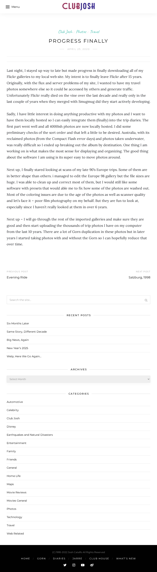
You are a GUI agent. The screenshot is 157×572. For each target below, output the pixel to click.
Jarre (77, 558)
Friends (12, 459)
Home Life (13, 476)
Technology (14, 517)
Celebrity (13, 410)
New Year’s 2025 (17, 348)
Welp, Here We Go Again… (24, 356)
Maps (10, 484)
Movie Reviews (16, 492)
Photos (81, 31)
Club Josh (65, 31)
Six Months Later (18, 323)
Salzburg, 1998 (139, 277)
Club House (99, 558)
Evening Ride (17, 277)
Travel (94, 31)
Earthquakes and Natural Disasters (30, 435)
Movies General (17, 500)
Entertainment (16, 443)
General (12, 467)
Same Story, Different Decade (27, 331)
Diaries (59, 558)
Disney (11, 426)
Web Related (15, 533)
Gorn (41, 558)
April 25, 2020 (78, 49)
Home (25, 558)
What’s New (126, 558)
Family (11, 451)
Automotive (15, 402)
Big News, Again (18, 340)
